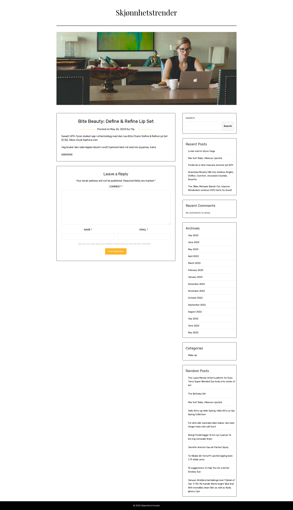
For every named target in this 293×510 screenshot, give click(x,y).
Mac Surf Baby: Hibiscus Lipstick (205, 158)
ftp (132, 129)
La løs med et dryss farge (201, 151)
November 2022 (196, 291)
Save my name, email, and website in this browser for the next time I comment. (116, 244)
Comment (116, 186)
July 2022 (193, 318)
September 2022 (197, 304)
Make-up (192, 355)
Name (88, 229)
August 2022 (195, 311)
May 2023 (193, 249)
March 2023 (194, 263)
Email (143, 229)
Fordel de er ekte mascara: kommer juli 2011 (210, 165)
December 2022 (196, 284)
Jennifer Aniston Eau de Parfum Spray (208, 447)
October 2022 (195, 297)
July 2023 (193, 235)
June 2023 (193, 242)
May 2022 (193, 332)
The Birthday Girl (197, 393)
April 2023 (193, 256)
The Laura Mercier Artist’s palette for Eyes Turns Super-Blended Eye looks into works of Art (211, 381)
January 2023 (195, 277)
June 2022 (193, 325)
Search (190, 118)
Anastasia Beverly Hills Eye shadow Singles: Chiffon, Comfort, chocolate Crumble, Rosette (211, 176)
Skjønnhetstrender (146, 12)
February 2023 (195, 270)
